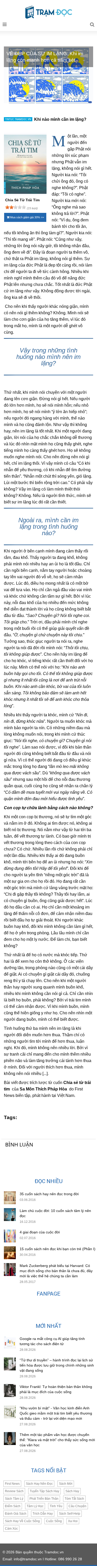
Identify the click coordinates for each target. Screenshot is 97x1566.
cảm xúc (11, 1528)
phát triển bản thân (43, 1498)
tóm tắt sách (74, 1498)
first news (12, 1483)
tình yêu (56, 1506)
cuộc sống (54, 1521)
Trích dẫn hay (43, 1513)
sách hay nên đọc (39, 1483)
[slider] (15, 207)
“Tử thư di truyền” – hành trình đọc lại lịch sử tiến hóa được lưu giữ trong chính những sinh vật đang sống (57, 1365)
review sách (14, 1491)
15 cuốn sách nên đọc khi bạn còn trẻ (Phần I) (57, 1249)
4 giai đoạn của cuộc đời (40, 1232)
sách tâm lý (14, 1498)
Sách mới (65, 1483)
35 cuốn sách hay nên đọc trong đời (49, 1194)
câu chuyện (77, 1506)
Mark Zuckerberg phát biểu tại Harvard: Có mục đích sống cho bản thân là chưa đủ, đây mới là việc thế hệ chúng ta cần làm (56, 1271)
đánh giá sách (15, 1513)
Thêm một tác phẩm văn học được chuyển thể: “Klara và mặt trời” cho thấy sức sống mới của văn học (57, 1440)
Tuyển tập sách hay (44, 1491)
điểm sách (12, 1506)
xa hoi (73, 1521)
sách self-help (69, 1513)
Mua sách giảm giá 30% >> (26, 217)
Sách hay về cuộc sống (22, 1521)
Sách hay (72, 1491)
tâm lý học (35, 1506)
